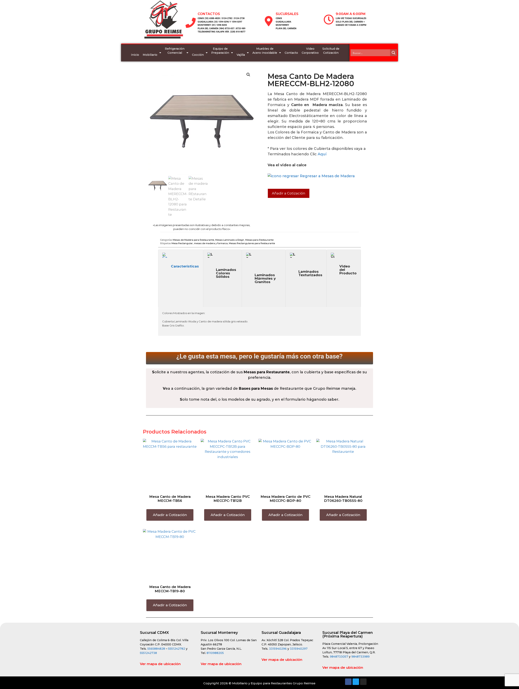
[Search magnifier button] (393, 52)
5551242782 (177, 648)
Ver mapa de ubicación (160, 664)
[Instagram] (363, 681)
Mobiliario (150, 55)
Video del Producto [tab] (348, 269)
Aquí (322, 154)
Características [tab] (185, 266)
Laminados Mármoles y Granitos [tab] (265, 278)
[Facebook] (348, 681)
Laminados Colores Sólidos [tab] (226, 273)
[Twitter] (356, 681)
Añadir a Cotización (288, 193)
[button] (248, 74)
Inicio (135, 55)
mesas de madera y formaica (211, 243)
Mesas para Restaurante (259, 239)
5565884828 (156, 648)
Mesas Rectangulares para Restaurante (252, 243)
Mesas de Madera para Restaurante (193, 239)
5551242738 (148, 653)
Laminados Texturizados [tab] (310, 273)
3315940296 (278, 648)
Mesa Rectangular (182, 243)
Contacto (291, 53)
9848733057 (339, 656)
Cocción (198, 55)
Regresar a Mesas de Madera (327, 176)
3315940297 (299, 648)
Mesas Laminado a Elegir (229, 239)
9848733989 (360, 656)
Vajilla (241, 55)
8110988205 (215, 653)
